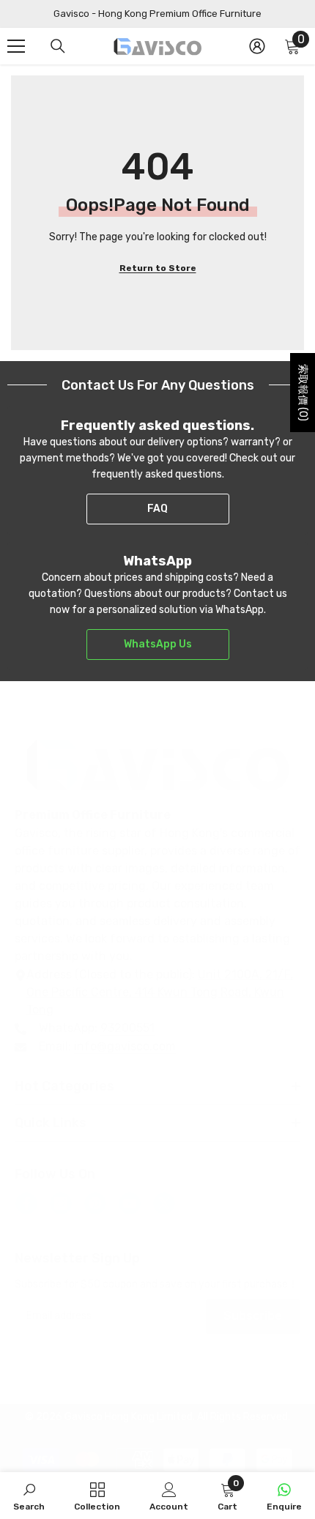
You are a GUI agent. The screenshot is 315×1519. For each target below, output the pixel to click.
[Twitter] (164, 1203)
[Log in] (257, 46)
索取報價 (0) (303, 392)
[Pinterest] (95, 1203)
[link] (29, 1495)
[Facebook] (26, 1203)
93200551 (127, 1028)
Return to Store (157, 268)
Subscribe (252, 1316)
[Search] (58, 46)
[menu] (16, 46)
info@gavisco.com (125, 1046)
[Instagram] (61, 1203)
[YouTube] (129, 1203)
